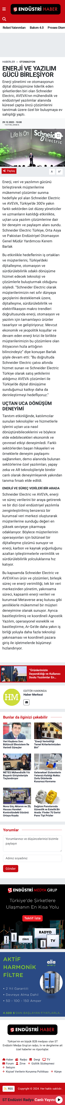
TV (48, 1059)
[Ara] (4, 19)
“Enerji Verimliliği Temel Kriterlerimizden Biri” (47, 744)
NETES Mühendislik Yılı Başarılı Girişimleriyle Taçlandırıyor (16, 775)
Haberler (8, 61)
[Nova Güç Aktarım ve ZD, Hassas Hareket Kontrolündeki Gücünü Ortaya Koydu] (17, 795)
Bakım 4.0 (37, 27)
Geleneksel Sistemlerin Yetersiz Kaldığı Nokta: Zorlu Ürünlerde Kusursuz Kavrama (47, 777)
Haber (9, 1059)
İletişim (10, 1067)
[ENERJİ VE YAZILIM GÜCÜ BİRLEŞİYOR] (32, 148)
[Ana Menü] (4, 9)
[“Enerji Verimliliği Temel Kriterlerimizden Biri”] (48, 730)
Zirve (22, 1063)
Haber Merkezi (33, 694)
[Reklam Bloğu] (32, 916)
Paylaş (11, 170)
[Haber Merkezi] (11, 697)
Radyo (23, 1059)
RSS (10, 1088)
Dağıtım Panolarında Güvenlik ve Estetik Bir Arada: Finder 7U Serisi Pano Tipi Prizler (47, 811)
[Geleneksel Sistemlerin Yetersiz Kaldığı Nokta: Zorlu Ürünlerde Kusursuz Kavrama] (48, 761)
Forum (10, 1063)
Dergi (37, 1059)
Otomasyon (27, 61)
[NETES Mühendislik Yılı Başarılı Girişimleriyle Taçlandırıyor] (17, 761)
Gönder (11, 868)
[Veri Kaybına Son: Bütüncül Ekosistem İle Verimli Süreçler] (17, 730)
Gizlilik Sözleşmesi (42, 1063)
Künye (58, 1071)
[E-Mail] (26, 702)
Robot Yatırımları (14, 27)
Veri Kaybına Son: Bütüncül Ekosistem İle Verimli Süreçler (16, 744)
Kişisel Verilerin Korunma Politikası (27, 1071)
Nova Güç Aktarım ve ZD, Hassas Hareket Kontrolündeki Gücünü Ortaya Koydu (17, 811)
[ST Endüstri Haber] (35, 9)
